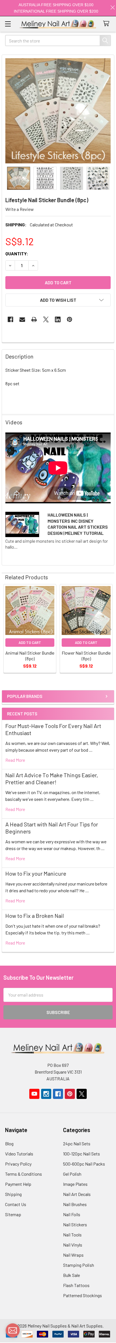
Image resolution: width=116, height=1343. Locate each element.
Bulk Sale (71, 1275)
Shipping (13, 1194)
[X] (46, 319)
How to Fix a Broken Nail (34, 915)
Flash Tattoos (76, 1285)
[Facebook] (10, 319)
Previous (7, 629)
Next (108, 629)
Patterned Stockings (82, 1295)
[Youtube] (34, 1094)
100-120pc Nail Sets (81, 1153)
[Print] (34, 319)
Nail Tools (72, 1234)
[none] (58, 110)
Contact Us (15, 1204)
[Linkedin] (58, 319)
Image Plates (75, 1184)
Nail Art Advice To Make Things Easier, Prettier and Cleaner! (51, 778)
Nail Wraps (73, 1255)
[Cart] (107, 23)
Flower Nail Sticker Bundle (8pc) (86, 655)
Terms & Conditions (23, 1174)
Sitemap (13, 1214)
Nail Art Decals (77, 1194)
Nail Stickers (75, 1224)
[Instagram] (46, 1094)
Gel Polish (72, 1174)
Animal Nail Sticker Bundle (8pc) (29, 655)
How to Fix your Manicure (35, 873)
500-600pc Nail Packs (84, 1163)
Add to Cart (30, 642)
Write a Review (19, 209)
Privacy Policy (18, 1163)
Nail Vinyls (72, 1244)
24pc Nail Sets (76, 1143)
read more (15, 760)
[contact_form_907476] (13, 1330)
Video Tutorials (19, 1153)
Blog (9, 1143)
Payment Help (18, 1184)
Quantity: (16, 253)
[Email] (22, 319)
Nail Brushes (75, 1204)
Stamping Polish (78, 1265)
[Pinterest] (69, 319)
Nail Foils (71, 1214)
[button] (58, 300)
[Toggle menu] (7, 23)
